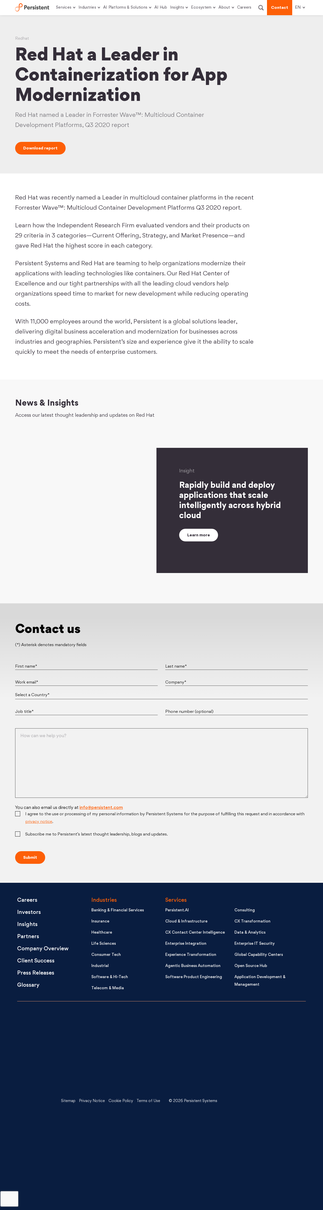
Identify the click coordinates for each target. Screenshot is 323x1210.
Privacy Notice (92, 1101)
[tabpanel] (91, 484)
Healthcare (101, 933)
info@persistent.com (101, 808)
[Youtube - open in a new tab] (266, 1101)
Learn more (198, 535)
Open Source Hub (250, 966)
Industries (87, 8)
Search (260, 7)
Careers (244, 8)
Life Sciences (103, 944)
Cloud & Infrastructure (186, 921)
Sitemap (68, 1101)
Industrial (100, 966)
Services (63, 8)
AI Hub (160, 8)
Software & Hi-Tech (109, 977)
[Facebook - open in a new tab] (266, 1139)
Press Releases (35, 973)
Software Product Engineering (193, 977)
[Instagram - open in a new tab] (266, 1177)
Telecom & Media (107, 988)
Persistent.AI (177, 910)
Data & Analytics (249, 933)
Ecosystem (201, 8)
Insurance (100, 921)
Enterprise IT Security (254, 944)
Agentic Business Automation (193, 966)
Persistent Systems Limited (32, 7)
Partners (28, 936)
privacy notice (38, 822)
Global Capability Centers (258, 955)
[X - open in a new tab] (266, 1063)
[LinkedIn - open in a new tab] (266, 1025)
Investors (29, 912)
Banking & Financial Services (117, 910)
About (224, 8)
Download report (40, 148)
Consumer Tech (106, 955)
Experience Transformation (190, 955)
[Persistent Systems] (34, 1101)
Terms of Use (148, 1101)
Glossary (28, 985)
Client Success (36, 961)
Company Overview (43, 949)
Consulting (244, 910)
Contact (279, 8)
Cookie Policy (121, 1101)
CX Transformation (252, 921)
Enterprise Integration (185, 944)
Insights (177, 8)
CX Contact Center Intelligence (195, 933)
